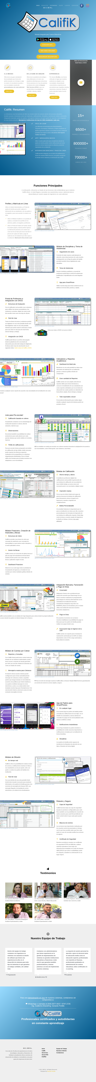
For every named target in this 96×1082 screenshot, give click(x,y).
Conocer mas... (47, 45)
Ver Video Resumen (48, 51)
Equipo (61, 5)
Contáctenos (60, 1052)
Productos (44, 5)
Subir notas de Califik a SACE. (23, 348)
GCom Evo (45, 1052)
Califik (43, 1050)
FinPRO (44, 1056)
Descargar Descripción (48, 57)
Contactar (75, 5)
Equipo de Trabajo (61, 1048)
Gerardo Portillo (51, 1071)
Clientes (67, 5)
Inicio (38, 5)
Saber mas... (9, 91)
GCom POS (45, 1054)
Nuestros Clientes (61, 1050)
